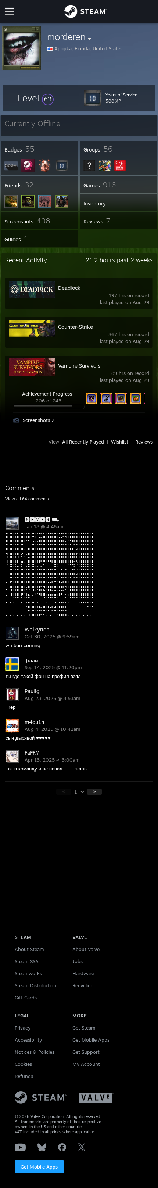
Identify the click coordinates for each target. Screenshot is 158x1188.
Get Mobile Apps (39, 1167)
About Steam (29, 949)
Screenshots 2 (38, 420)
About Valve (86, 949)
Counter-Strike (75, 327)
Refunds (24, 1076)
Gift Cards (26, 998)
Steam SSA (27, 961)
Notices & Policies (34, 1052)
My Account (86, 1064)
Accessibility (28, 1040)
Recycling (83, 985)
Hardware (83, 973)
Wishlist (119, 442)
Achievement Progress (47, 394)
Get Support (86, 1052)
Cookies (23, 1064)
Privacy (22, 1028)
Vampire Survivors (79, 365)
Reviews (144, 442)
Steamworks (28, 973)
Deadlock (69, 288)
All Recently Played (83, 442)
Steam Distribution (35, 985)
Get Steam (84, 1028)
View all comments (27, 499)
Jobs (77, 961)
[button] (36, 98)
